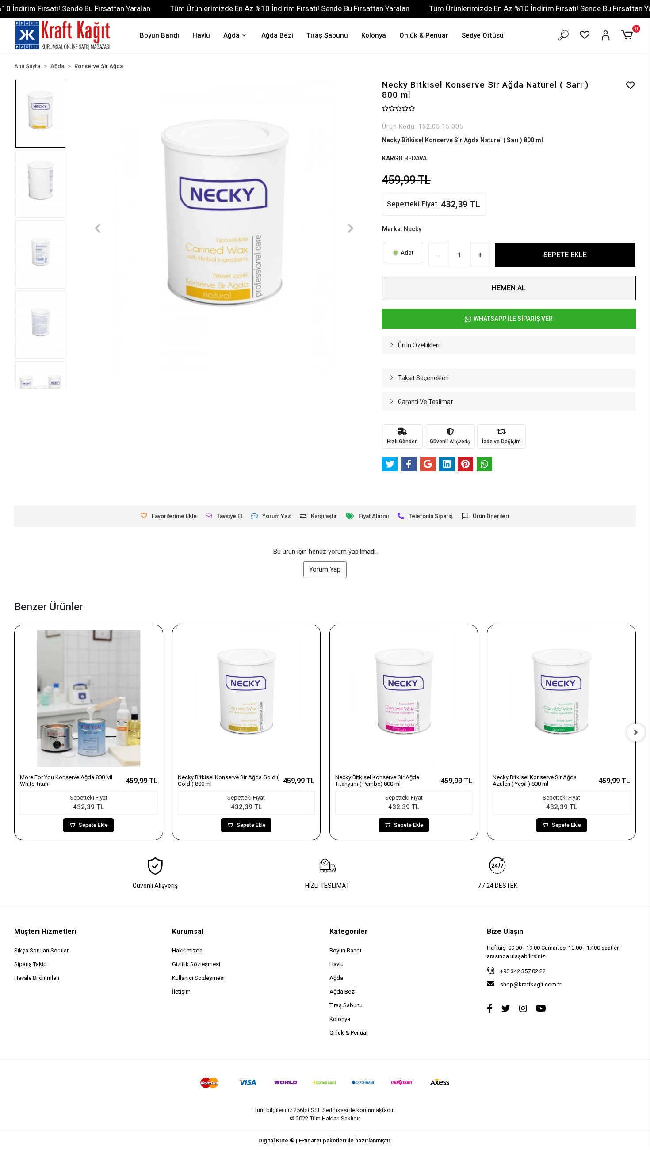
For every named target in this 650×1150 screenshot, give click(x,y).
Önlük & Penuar (423, 35)
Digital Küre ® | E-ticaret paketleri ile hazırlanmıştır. (325, 1140)
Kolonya (373, 35)
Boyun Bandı (159, 35)
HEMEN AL (509, 288)
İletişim (181, 991)
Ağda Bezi (277, 35)
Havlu (201, 35)
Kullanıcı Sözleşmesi (198, 978)
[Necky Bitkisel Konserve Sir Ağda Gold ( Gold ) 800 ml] (246, 698)
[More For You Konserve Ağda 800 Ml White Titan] (88, 698)
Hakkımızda (187, 950)
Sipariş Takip (30, 964)
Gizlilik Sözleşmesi (196, 964)
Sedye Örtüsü (483, 35)
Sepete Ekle (93, 825)
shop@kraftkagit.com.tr (530, 984)
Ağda (231, 35)
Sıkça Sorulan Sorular (41, 950)
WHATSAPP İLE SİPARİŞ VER (513, 318)
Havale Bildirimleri (36, 978)
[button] (628, 35)
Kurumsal (187, 931)
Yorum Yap (325, 569)
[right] (636, 732)
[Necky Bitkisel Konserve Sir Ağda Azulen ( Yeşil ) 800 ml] (561, 698)
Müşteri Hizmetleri (45, 931)
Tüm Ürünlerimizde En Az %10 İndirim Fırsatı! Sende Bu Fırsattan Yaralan (289, 8)
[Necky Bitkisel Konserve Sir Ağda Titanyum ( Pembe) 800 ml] (403, 698)
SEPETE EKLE (565, 255)
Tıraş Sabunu (327, 35)
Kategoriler (348, 931)
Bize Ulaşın (505, 931)
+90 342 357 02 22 (522, 971)
